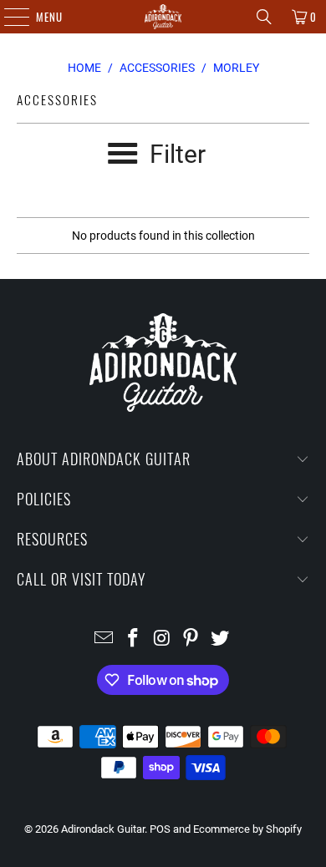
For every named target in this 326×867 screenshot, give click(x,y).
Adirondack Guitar (103, 829)
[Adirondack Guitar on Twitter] (220, 639)
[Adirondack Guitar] (163, 16)
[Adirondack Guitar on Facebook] (132, 639)
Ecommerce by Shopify (247, 829)
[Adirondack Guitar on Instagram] (162, 639)
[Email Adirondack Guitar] (104, 639)
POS (160, 829)
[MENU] (8, 16)
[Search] (264, 16)
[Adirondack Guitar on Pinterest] (191, 639)
